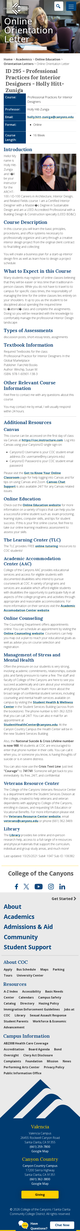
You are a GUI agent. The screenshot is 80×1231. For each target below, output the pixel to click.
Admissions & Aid (28, 927)
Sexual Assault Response (48, 1015)
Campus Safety (49, 997)
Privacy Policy (54, 1067)
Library (14, 835)
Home (8, 59)
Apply (8, 969)
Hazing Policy (49, 1003)
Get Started (62, 898)
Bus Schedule (26, 969)
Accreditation (14, 1049)
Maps (44, 969)
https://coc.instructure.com (42, 440)
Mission (52, 1061)
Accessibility (31, 991)
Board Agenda (39, 1049)
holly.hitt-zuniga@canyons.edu (50, 117)
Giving (40, 1195)
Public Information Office (22, 1073)
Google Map (40, 1151)
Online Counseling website (24, 633)
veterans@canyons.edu (21, 821)
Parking (59, 969)
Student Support (27, 947)
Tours (8, 975)
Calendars (26, 997)
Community (21, 937)
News (67, 1061)
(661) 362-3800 (40, 1179)
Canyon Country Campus (40, 1166)
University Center (30, 975)
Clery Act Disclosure (38, 1055)
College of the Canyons (40, 873)
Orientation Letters (18, 64)
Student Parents (16, 1021)
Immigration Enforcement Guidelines (32, 1009)
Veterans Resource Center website (35, 816)
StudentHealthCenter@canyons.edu (31, 725)
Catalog (10, 1003)
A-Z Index (11, 991)
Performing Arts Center (21, 1067)
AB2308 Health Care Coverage (26, 1043)
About (12, 906)
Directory (27, 1003)
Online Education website (42, 505)
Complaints (12, 1061)
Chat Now (62, 1225)
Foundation (33, 1061)
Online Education (47, 59)
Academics (24, 59)
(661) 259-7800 (40, 1147)
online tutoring (46, 546)
